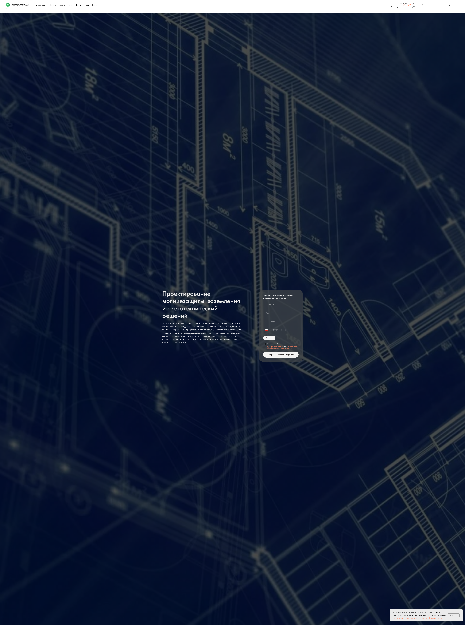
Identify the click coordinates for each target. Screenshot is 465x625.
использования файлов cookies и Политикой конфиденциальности (417, 618)
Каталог (95, 5)
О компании (41, 5)
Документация (82, 5)
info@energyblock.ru (408, 5)
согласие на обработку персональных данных (282, 347)
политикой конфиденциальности (278, 345)
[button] (447, 4)
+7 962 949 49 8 (408, 3)
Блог (70, 5)
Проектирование (57, 5)
